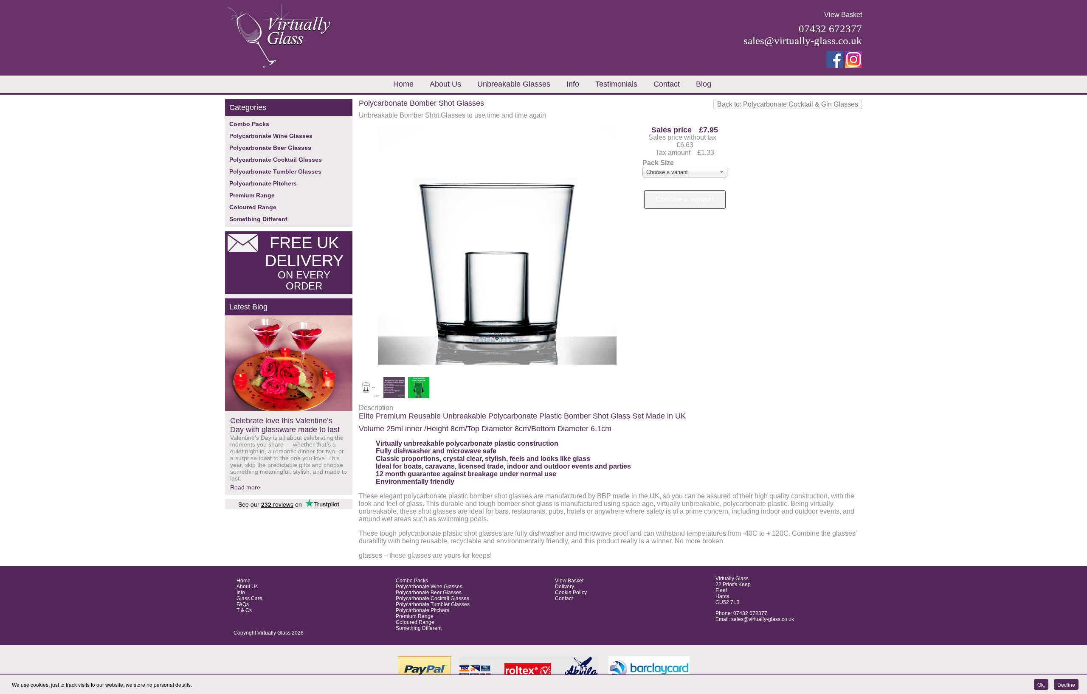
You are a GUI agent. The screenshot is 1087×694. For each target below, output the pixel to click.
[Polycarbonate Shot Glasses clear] (497, 362)
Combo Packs (249, 124)
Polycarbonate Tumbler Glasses (275, 171)
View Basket (843, 14)
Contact (666, 84)
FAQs (243, 604)
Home (403, 84)
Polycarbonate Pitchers (263, 183)
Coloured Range (252, 207)
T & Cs (244, 610)
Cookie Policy (571, 593)
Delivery (564, 587)
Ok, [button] (1041, 684)
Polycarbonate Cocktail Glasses (275, 159)
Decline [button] (1066, 684)
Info (572, 84)
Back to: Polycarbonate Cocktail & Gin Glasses (787, 104)
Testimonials (616, 84)
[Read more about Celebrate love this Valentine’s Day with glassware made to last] (288, 363)
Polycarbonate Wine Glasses (271, 135)
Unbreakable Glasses (513, 84)
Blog (703, 84)
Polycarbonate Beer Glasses (270, 147)
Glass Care (249, 598)
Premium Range (252, 195)
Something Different (258, 219)
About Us (445, 84)
